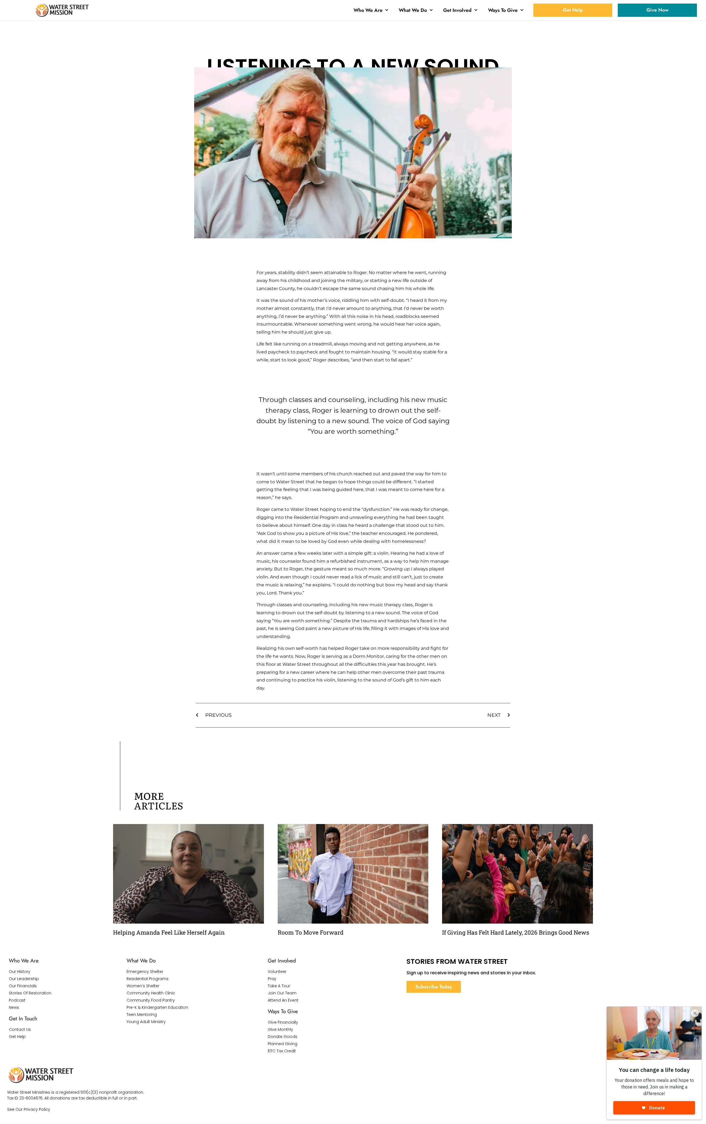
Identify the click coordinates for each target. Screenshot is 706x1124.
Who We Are (368, 10)
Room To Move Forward (310, 932)
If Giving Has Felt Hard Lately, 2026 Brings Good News (515, 932)
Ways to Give (283, 1011)
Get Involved (457, 10)
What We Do (413, 10)
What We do (141, 960)
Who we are (24, 960)
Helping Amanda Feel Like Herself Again (169, 932)
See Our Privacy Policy (28, 1109)
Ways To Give (503, 10)
